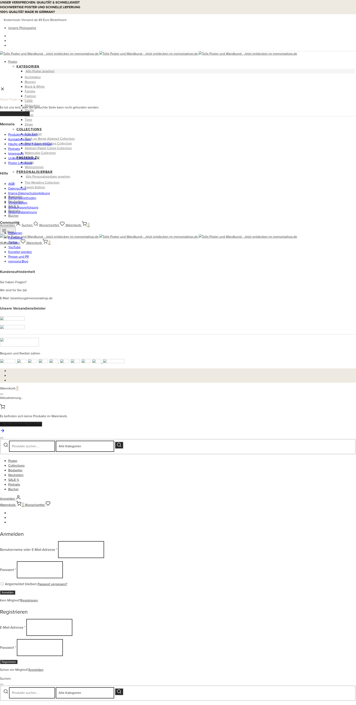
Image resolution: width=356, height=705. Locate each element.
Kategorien (28, 66)
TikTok (12, 242)
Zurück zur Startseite (15, 113)
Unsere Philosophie (22, 28)
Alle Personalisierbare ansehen (48, 176)
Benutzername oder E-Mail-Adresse (28, 549)
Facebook (15, 237)
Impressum (16, 153)
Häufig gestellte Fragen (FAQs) (30, 144)
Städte (29, 110)
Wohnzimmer (34, 167)
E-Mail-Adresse (13, 627)
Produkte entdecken (22, 134)
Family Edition (35, 187)
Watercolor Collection (40, 152)
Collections (29, 129)
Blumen (30, 81)
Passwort (8, 569)
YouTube (14, 247)
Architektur (33, 77)
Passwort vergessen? (52, 584)
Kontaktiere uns (19, 139)
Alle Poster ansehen (40, 71)
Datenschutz (17, 188)
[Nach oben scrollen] (2, 432)
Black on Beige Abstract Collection (50, 138)
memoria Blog (18, 261)
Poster (12, 61)
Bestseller (15, 470)
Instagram (15, 233)
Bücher (13, 215)
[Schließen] (1, 394)
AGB (11, 183)
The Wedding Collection (42, 182)
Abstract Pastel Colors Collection (48, 148)
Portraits (14, 148)
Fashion (30, 96)
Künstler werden (20, 251)
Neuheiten (15, 475)
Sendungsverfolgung (23, 207)
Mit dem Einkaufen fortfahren (21, 424)
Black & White (35, 86)
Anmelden (8, 592)
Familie (30, 91)
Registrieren (29, 600)
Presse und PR (18, 256)
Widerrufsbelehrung (22, 212)
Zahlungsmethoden (22, 198)
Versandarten (17, 202)
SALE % (13, 479)
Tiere (28, 119)
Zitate (29, 124)
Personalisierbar (34, 171)
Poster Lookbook (20, 163)
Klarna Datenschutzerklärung (29, 193)
